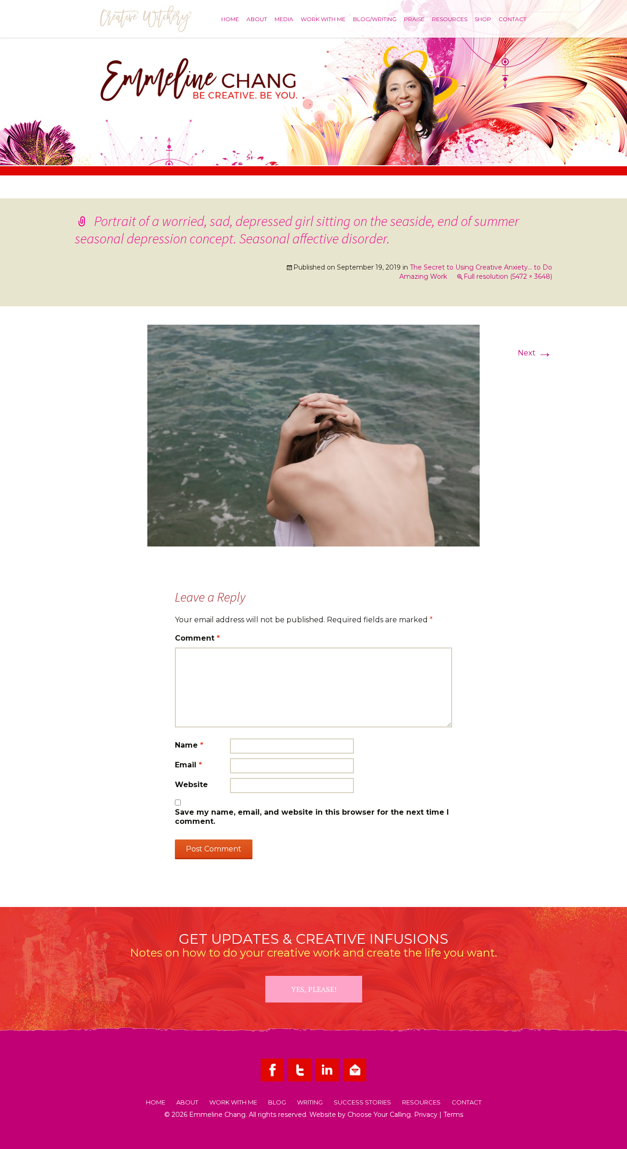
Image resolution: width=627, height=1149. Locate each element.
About (256, 19)
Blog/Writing (375, 19)
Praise (414, 19)
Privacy (425, 1114)
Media (283, 19)
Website (191, 784)
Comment (197, 638)
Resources (449, 19)
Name (189, 745)
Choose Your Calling (379, 1114)
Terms (453, 1114)
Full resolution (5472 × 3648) (508, 276)
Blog (277, 1102)
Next (535, 353)
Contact (512, 19)
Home (230, 19)
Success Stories (362, 1102)
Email (188, 764)
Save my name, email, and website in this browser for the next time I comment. (312, 817)
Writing (310, 1102)
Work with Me (323, 19)
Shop (483, 19)
